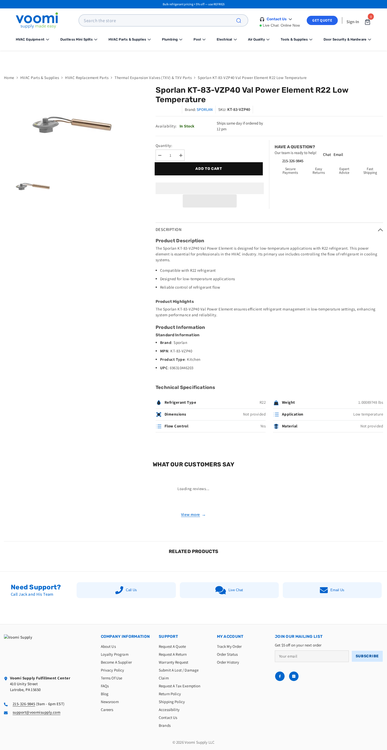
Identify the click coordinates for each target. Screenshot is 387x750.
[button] (210, 201)
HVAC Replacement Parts (86, 77)
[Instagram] (294, 676)
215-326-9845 (292, 160)
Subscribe (367, 656)
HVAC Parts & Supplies (39, 77)
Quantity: (164, 145)
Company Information (125, 636)
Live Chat (236, 590)
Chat (327, 154)
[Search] (242, 20)
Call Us (131, 590)
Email (338, 154)
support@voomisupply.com (36, 712)
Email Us (337, 590)
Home (9, 77)
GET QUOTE (322, 20)
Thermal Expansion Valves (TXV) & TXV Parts (153, 77)
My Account (230, 636)
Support (168, 636)
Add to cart (210, 168)
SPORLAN (205, 109)
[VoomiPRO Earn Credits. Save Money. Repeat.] (193, 59)
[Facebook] (280, 676)
